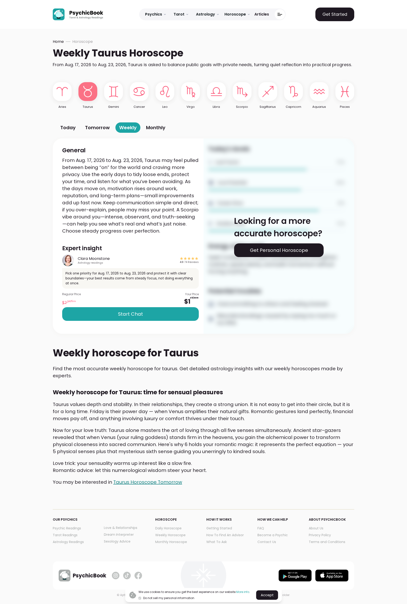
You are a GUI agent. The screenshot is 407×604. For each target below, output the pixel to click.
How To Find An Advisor (225, 535)
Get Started (334, 14)
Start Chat (130, 314)
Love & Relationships (120, 527)
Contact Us (266, 542)
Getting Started (219, 528)
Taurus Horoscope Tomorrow (147, 482)
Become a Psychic (272, 535)
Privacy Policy (320, 535)
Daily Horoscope (168, 528)
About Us (316, 528)
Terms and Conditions (327, 542)
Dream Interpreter (119, 534)
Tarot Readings (65, 535)
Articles (261, 14)
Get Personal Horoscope (279, 250)
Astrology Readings (68, 542)
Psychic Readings (67, 528)
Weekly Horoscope (170, 535)
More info (242, 592)
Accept (267, 594)
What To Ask (216, 542)
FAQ (260, 528)
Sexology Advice (117, 541)
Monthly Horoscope (171, 542)
